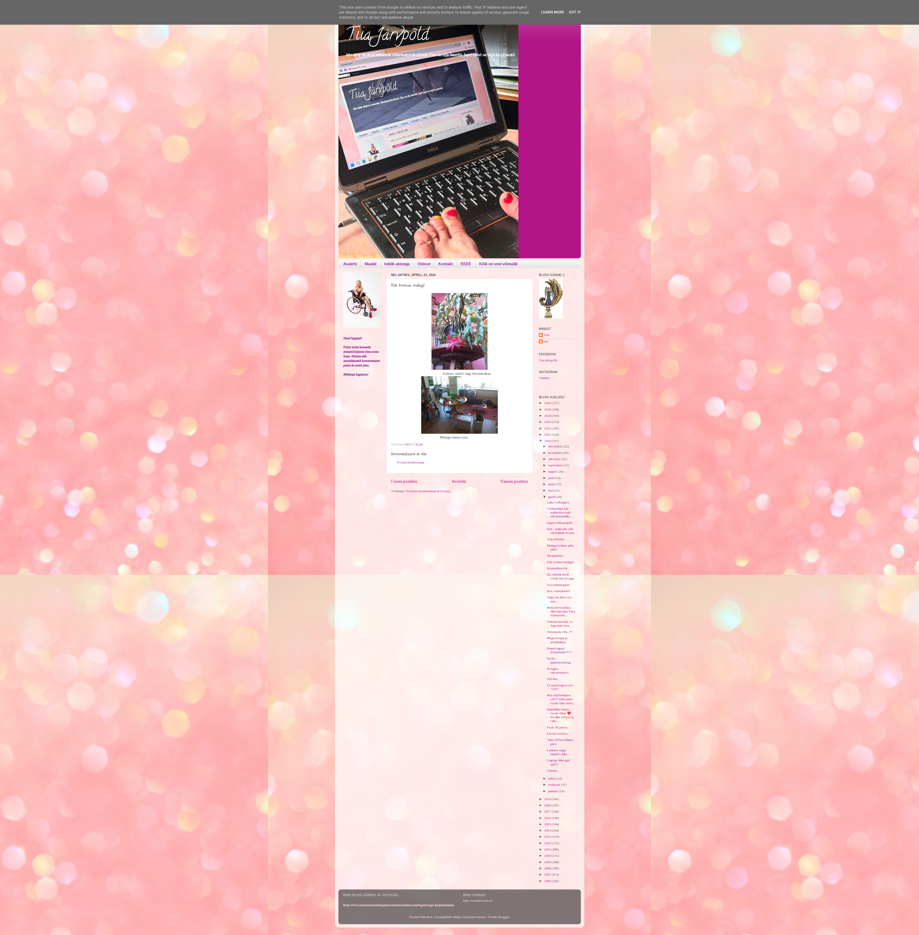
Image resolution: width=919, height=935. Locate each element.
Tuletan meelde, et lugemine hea (559, 623)
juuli (551, 478)
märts (552, 778)
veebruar (554, 784)
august (553, 471)
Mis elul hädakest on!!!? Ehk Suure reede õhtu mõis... (561, 699)
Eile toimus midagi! (560, 562)
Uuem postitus (404, 481)
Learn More (552, 12)
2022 (548, 428)
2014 (548, 830)
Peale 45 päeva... (558, 727)
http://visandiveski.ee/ (478, 900)
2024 (548, 415)
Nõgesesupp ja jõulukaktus (557, 640)
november (555, 453)
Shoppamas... (556, 555)
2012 (548, 843)
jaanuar (553, 791)
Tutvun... (553, 770)
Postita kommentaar (411, 462)
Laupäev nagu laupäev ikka (557, 752)
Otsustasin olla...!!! (559, 632)
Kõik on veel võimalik (498, 264)
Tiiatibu (544, 378)
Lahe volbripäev (558, 502)
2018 (548, 805)
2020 (548, 441)
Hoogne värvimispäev (558, 670)
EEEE (466, 264)
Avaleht (350, 264)
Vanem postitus (514, 481)
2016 (548, 818)
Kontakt (445, 264)
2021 (548, 434)
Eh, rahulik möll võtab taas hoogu (560, 576)
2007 (548, 874)
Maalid (370, 264)
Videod (424, 264)
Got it (575, 12)
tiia (546, 341)
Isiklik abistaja (397, 264)
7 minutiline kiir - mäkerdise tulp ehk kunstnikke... (559, 512)
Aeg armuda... (556, 539)
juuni (552, 484)
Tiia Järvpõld (387, 36)
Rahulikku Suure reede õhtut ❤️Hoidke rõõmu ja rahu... (560, 715)
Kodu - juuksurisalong (559, 660)
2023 (548, 422)
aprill (552, 497)
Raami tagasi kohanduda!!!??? (559, 650)
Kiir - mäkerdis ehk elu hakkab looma (560, 531)
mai (551, 490)
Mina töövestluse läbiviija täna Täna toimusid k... (561, 611)
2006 (548, 881)
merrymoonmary (474, 917)
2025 (548, 409)
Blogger (504, 917)
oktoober (554, 459)
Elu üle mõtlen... (558, 733)
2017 (548, 811)
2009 (548, 862)
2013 (548, 836)
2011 (547, 849)
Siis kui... (553, 679)
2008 (548, 868)
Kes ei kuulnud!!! (558, 591)
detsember (555, 446)
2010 (548, 855)
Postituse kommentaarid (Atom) (428, 491)
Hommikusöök (557, 568)
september (555, 465)
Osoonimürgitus (558, 585)
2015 (548, 824)
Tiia (546, 335)
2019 (548, 799)
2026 (548, 403)
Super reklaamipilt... (560, 523)
